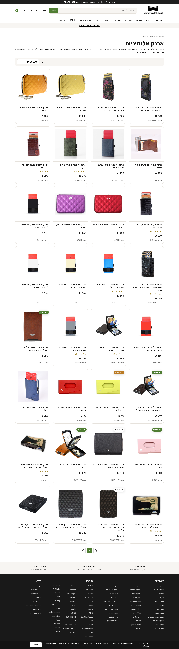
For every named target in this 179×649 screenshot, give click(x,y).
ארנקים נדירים (136, 605)
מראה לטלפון (136, 625)
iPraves (57, 624)
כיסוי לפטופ (114, 594)
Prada (58, 620)
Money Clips (136, 609)
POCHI (57, 597)
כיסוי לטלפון (113, 617)
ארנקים (158, 20)
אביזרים (128, 20)
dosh (91, 605)
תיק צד (138, 628)
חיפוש (54, 10)
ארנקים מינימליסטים (134, 586)
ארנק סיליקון (136, 594)
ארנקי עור (160, 609)
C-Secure (153, 180)
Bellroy (57, 601)
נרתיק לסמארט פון (111, 601)
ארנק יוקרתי (159, 613)
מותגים (107, 20)
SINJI (74, 636)
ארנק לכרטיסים (135, 601)
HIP (75, 621)
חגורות (139, 20)
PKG (91, 613)
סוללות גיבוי (136, 613)
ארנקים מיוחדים (135, 590)
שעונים (118, 20)
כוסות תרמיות (113, 605)
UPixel (74, 605)
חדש (98, 20)
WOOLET (72, 632)
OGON (79, 120)
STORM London (86, 636)
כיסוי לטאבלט (113, 598)
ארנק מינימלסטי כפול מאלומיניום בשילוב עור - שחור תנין (147, 287)
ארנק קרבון (160, 625)
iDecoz (73, 586)
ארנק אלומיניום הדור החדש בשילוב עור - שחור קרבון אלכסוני (110, 527)
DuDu (90, 594)
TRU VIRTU (152, 120)
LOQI (58, 608)
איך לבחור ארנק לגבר (34, 605)
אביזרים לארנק (112, 621)
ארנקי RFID (159, 601)
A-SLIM (90, 621)
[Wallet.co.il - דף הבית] (152, 10)
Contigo (73, 609)
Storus (57, 628)
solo (42, 480)
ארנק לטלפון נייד (112, 590)
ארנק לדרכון (113, 613)
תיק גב (115, 586)
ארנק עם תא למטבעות (155, 617)
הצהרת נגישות (36, 590)
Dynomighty (71, 594)
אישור (36, 645)
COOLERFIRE (71, 617)
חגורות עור (160, 605)
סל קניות (21, 10)
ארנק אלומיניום (158, 621)
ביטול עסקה (37, 601)
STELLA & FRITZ (69, 628)
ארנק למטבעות (135, 598)
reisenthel (56, 616)
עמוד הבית (160, 37)
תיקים (148, 20)
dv (92, 601)
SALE (72, 20)
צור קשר (61, 20)
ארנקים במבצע (36, 613)
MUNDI (73, 613)
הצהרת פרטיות (36, 594)
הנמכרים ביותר (85, 20)
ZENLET (73, 598)
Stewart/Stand (87, 628)
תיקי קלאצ (137, 617)
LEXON (57, 593)
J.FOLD (90, 609)
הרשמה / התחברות (39, 10)
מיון (41, 62)
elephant (73, 590)
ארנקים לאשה (159, 590)
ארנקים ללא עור (158, 628)
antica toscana (54, 612)
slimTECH (56, 604)
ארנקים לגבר (159, 586)
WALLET (73, 601)
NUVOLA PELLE (87, 617)
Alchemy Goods (70, 625)
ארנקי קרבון (37, 609)
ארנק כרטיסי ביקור (111, 609)
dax (91, 632)
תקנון (40, 586)
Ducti (58, 632)
